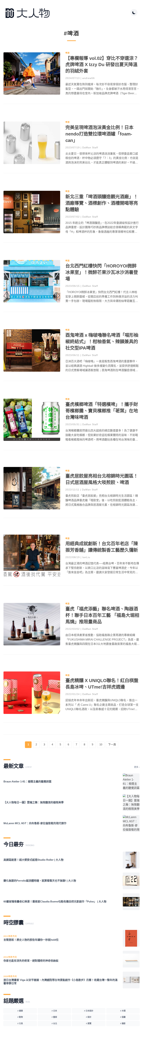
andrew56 (88, 78)
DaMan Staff (90, 147)
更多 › (137, 767)
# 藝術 (54, 1017)
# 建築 (20, 1011)
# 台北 (54, 1023)
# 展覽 (88, 1023)
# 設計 (88, 1017)
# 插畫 (123, 1017)
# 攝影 (123, 1023)
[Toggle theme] (133, 12)
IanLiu (86, 557)
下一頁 (112, 744)
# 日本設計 (88, 1011)
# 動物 (20, 1017)
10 (100, 744)
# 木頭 (123, 1011)
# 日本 (54, 1011)
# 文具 (20, 1023)
